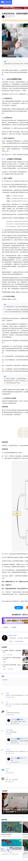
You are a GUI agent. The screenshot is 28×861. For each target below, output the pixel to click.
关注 (13, 15)
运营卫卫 (7, 768)
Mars (7, 701)
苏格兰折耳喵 (8, 730)
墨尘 (7, 710)
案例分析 (6, 627)
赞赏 (20, 607)
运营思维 (14, 627)
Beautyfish (8, 749)
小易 (7, 777)
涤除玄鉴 (7, 693)
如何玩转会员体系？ (6, 834)
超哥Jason (7, 15)
